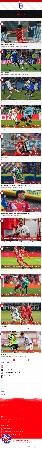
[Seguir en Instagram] (3, 422)
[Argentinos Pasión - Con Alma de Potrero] (21, 6)
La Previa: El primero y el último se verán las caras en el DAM (15, 369)
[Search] (40, 6)
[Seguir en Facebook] (2, 422)
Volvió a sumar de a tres (8, 365)
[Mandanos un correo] (7, 422)
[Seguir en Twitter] (5, 422)
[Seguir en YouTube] (9, 422)
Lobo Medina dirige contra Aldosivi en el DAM (12, 372)
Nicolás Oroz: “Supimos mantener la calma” (11, 375)
